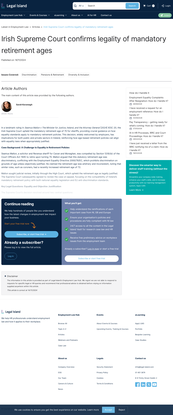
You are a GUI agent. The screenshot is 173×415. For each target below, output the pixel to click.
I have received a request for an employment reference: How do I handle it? (146, 111)
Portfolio (138, 329)
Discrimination (29, 74)
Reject (122, 410)
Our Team (62, 378)
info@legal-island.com (144, 367)
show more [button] (7, 113)
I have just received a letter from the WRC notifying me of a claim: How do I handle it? (148, 147)
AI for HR (91, 15)
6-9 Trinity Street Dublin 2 (146, 378)
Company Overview (66, 367)
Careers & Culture (65, 383)
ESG (60, 372)
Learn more (93, 410)
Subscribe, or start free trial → (31, 234)
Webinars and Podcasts (68, 340)
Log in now (93, 249)
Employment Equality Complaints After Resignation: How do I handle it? (148, 99)
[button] (7, 106)
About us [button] (76, 15)
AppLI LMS (139, 323)
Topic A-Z (62, 329)
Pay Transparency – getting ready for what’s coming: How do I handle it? (148, 124)
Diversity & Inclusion (78, 74)
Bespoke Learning (142, 334)
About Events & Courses (107, 323)
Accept (108, 410)
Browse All (62, 323)
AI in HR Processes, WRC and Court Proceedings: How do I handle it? (147, 134)
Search (132, 5)
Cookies (100, 378)
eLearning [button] (59, 15)
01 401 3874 (140, 372)
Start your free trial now (16, 223)
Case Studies (140, 340)
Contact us (106, 15)
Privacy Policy (102, 372)
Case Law (62, 346)
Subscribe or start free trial (91, 258)
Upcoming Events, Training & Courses (112, 329)
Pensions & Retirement (52, 74)
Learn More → (136, 190)
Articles (36, 27)
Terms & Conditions (105, 383)
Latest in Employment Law (15, 27)
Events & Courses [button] (39, 15)
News (60, 389)
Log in (11, 256)
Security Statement (105, 367)
